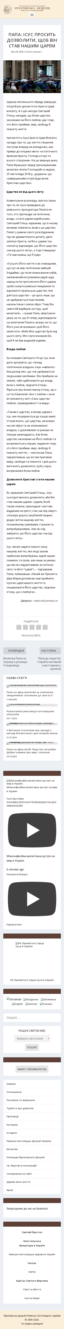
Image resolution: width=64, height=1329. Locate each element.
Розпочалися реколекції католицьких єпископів (30, 713)
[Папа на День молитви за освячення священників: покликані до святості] (32, 686)
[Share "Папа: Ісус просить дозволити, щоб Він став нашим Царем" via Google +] (32, 627)
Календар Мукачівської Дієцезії (26, 1157)
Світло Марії (32, 1298)
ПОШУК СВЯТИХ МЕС (32, 1031)
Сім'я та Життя (32, 1289)
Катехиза (12, 1124)
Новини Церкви (33, 51)
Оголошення (14, 1092)
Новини (11, 1083)
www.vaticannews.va (46, 601)
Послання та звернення (21, 1100)
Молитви (12, 1149)
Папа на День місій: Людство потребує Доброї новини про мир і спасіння (31, 751)
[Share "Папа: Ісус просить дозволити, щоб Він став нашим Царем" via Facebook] (19, 627)
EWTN (32, 1272)
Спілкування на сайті (19, 1173)
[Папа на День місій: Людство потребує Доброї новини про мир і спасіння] (32, 743)
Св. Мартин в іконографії (22, 1165)
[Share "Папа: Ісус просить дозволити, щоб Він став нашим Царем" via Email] (38, 627)
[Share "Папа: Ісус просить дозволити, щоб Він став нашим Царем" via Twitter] (25, 627)
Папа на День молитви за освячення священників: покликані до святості (30, 694)
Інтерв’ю (12, 1132)
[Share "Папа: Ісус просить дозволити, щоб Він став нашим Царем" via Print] (45, 627)
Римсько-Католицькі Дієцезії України (29, 1141)
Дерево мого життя (18, 1181)
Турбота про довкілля (20, 1108)
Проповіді (13, 1116)
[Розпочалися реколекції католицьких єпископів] (32, 705)
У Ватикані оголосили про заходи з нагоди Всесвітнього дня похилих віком (32, 732)
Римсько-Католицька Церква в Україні (32, 1254)
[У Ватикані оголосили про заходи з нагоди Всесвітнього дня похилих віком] (32, 724)
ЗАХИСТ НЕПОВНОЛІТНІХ (32, 1069)
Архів (10, 1190)
